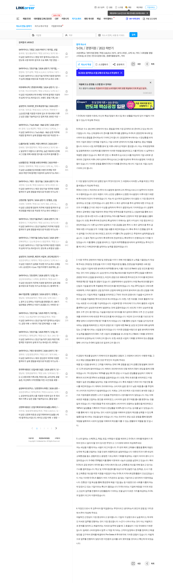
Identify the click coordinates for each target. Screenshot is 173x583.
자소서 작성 (86, 64)
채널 (99, 18)
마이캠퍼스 (108, 18)
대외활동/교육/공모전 (43, 18)
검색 (133, 34)
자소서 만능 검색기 (24, 26)
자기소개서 (76, 18)
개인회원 (139, 7)
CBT (57, 17)
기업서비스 (151, 7)
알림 (110, 7)
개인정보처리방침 (44, 438)
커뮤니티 (65, 18)
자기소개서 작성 (41, 26)
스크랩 (120, 7)
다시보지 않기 (147, 93)
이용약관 (31, 438)
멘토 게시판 (89, 18)
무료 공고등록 (151, 18)
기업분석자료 (56, 26)
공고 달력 (100, 7)
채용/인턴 (27, 18)
